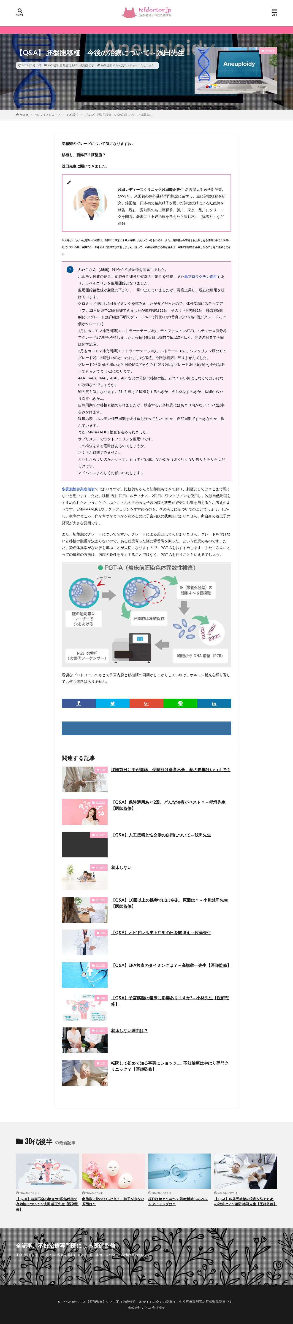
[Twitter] (113, 703)
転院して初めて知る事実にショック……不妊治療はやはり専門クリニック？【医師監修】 (170, 1066)
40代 (102, 769)
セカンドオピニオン (47, 114)
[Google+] (146, 703)
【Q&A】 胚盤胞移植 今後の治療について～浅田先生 (118, 114)
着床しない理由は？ (129, 1030)
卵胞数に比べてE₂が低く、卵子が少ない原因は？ (113, 1201)
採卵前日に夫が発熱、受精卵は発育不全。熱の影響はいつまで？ (171, 769)
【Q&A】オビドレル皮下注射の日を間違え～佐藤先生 (161, 932)
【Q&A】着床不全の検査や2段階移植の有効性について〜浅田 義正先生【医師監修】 (47, 1204)
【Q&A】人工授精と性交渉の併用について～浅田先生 (161, 834)
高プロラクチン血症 (200, 276)
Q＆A (116, 65)
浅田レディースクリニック (137, 65)
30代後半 (53, 65)
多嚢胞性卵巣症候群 (78, 489)
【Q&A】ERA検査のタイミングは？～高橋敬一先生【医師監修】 (171, 965)
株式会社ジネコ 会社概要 (146, 1307)
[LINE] (180, 703)
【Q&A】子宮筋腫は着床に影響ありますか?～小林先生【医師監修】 (170, 1000)
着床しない (121, 867)
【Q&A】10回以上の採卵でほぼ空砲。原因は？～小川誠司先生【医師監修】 (169, 903)
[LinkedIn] (214, 703)
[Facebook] (79, 703)
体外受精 (65, 65)
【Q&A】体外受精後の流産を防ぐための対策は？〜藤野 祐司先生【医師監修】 (245, 1201)
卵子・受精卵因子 (83, 65)
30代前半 (100, 965)
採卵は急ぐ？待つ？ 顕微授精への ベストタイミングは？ (178, 1201)
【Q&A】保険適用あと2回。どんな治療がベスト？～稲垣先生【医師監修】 (168, 805)
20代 (102, 1063)
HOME (24, 114)
